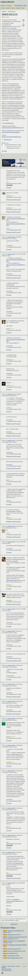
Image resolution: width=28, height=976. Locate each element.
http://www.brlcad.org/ (12, 580)
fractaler (8, 736)
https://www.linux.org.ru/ (6, 970)
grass (7, 17)
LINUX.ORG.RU (7, 2)
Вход (24, 5)
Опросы (12, 8)
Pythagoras (9, 359)
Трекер (18, 8)
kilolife (8, 328)
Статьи (3, 8)
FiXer (7, 480)
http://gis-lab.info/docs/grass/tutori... (11, 132)
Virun (7, 228)
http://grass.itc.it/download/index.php (11, 136)
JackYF (8, 385)
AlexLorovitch (10, 675)
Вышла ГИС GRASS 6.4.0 (15, 951)
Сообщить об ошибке (6, 968)
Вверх (24, 966)
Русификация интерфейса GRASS (17, 944)
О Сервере (3, 966)
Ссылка (4, 151)
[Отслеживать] (23, 25)
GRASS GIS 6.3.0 (9, 14)
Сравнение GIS (11, 955)
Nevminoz (9, 432)
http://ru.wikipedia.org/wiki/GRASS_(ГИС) (13, 127)
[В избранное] (23, 20)
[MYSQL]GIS (10, 953)
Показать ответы (11, 660)
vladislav (8, 207)
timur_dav (8, 600)
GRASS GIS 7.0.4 (12, 934)
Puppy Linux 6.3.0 (12, 948)
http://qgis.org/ (19, 863)
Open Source (11, 11)
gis (4, 17)
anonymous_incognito (16, 146)
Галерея (9, 5)
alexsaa (8, 500)
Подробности (7, 139)
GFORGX (8, 195)
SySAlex (8, 407)
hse (7, 143)
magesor (8, 584)
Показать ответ (11, 199)
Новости (3, 5)
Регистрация (18, 5)
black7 (8, 826)
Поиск (23, 8)
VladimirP (8, 762)
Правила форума (11, 966)
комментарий (11, 237)
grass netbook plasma (13, 958)
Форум (8, 8)
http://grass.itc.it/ (9, 123)
